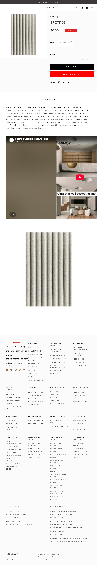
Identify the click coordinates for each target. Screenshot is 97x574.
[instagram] (16, 370)
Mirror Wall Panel (57, 444)
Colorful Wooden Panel (63, 511)
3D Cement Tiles (36, 392)
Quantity (55, 54)
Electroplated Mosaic (80, 425)
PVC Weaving (57, 403)
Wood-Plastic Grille (57, 498)
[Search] (82, 8)
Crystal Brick (57, 362)
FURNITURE (33, 363)
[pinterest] (11, 370)
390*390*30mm (65, 42)
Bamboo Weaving (54, 393)
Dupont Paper (57, 355)
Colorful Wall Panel (58, 456)
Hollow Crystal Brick (57, 366)
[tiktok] (20, 370)
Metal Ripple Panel (16, 514)
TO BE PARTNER (35, 380)
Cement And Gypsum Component (34, 445)
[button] (4, 8)
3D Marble (11, 394)
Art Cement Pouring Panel (13, 454)
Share (53, 82)
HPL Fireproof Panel (61, 514)
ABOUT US (32, 367)
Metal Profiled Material (19, 524)
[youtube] (24, 370)
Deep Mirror (79, 359)
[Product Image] (23, 34)
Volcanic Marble (59, 426)
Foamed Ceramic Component (36, 456)
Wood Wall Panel (56, 487)
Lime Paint (11, 421)
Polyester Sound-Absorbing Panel (68, 538)
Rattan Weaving (77, 354)
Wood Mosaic (80, 421)
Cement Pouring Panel (13, 442)
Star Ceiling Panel (79, 396)
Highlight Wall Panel (58, 481)
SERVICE (32, 370)
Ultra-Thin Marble (56, 372)
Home (53, 17)
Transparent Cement (57, 351)
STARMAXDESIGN (51, 554)
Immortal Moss (80, 401)
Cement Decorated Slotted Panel (13, 460)
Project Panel (13, 397)
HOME (31, 348)
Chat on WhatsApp (72, 74)
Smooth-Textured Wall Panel (58, 474)
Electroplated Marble (80, 444)
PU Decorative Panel (61, 524)
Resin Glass (56, 535)
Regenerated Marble (13, 402)
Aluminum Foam (58, 359)
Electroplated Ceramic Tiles (80, 450)
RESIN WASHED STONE (35, 359)
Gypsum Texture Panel (62, 521)
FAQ (30, 377)
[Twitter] (64, 82)
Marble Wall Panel (57, 467)
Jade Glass (78, 362)
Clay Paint (11, 424)
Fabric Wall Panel (56, 461)
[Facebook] (59, 82)
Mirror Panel (57, 518)
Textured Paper (36, 424)
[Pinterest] (68, 82)
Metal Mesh (12, 518)
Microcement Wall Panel (57, 492)
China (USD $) (12, 554)
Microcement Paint (13, 428)
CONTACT (32, 373)
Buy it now (72, 67)
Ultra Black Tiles (82, 429)
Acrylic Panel (57, 531)
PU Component (80, 366)
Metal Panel (12, 511)
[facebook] (7, 370)
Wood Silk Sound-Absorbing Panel (68, 541)
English (10, 560)
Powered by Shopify (45, 557)
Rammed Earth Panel (13, 407)
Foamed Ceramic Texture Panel (66, 528)
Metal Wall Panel (56, 450)
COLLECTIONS (34, 351)
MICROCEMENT (35, 354)
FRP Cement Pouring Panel (80, 349)
